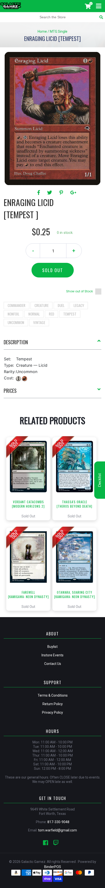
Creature (41, 305)
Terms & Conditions (53, 695)
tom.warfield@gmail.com (57, 830)
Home (42, 31)
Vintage (39, 322)
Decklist (100, 480)
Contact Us (52, 664)
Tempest (69, 313)
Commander (16, 305)
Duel (61, 305)
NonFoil (13, 313)
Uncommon (16, 322)
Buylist (52, 647)
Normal (34, 313)
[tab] (52, 344)
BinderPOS (52, 867)
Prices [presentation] (10, 390)
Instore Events (52, 655)
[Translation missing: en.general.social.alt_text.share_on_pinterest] (61, 193)
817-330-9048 (58, 822)
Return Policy (52, 704)
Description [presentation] (16, 342)
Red (51, 313)
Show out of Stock (79, 291)
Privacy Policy (52, 712)
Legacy (79, 305)
